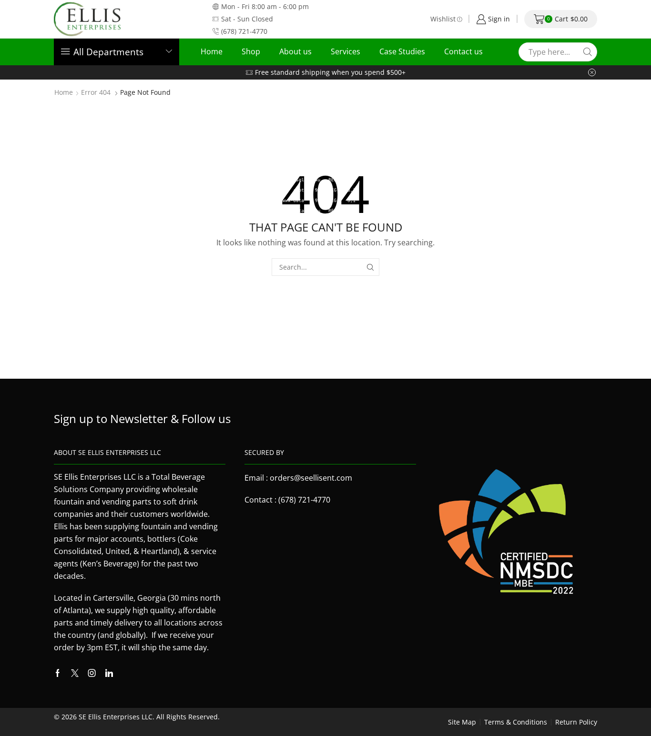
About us (295, 51)
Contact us (463, 51)
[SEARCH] (370, 267)
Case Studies (402, 51)
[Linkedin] (109, 673)
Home (212, 51)
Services (345, 51)
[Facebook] (57, 673)
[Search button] (588, 52)
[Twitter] (75, 673)
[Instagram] (92, 673)
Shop (251, 51)
